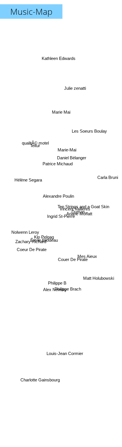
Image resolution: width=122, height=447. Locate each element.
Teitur (34, 145)
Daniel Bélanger (72, 159)
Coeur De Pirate (32, 254)
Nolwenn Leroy (25, 229)
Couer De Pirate (72, 262)
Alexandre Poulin (58, 191)
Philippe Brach (68, 288)
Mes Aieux (87, 264)
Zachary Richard (30, 242)
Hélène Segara (28, 174)
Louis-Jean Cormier (65, 353)
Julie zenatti (72, 80)
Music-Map (31, 11)
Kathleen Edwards (58, 55)
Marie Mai (62, 112)
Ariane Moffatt (79, 208)
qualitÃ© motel (35, 141)
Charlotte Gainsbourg (40, 383)
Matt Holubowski (98, 281)
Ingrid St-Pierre (61, 216)
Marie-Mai (67, 149)
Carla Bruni (107, 179)
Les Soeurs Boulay (89, 131)
